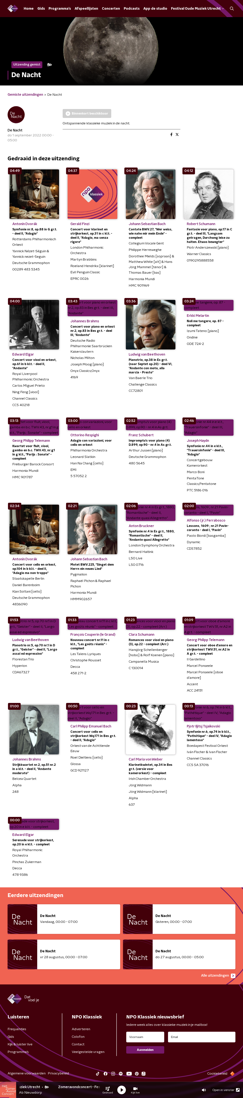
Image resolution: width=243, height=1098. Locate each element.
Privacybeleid (58, 1073)
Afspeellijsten (86, 8)
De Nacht (15, 130)
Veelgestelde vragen (88, 1052)
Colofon (78, 1037)
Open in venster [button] (223, 1090)
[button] (108, 1090)
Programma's (60, 8)
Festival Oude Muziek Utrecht (196, 8)
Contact (78, 1044)
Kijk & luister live (20, 1044)
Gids (41, 8)
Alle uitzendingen (215, 975)
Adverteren (81, 1029)
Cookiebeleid (217, 1073)
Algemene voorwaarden (27, 1073)
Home (29, 8)
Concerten (111, 8)
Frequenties (17, 1029)
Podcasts (132, 8)
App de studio (155, 8)
